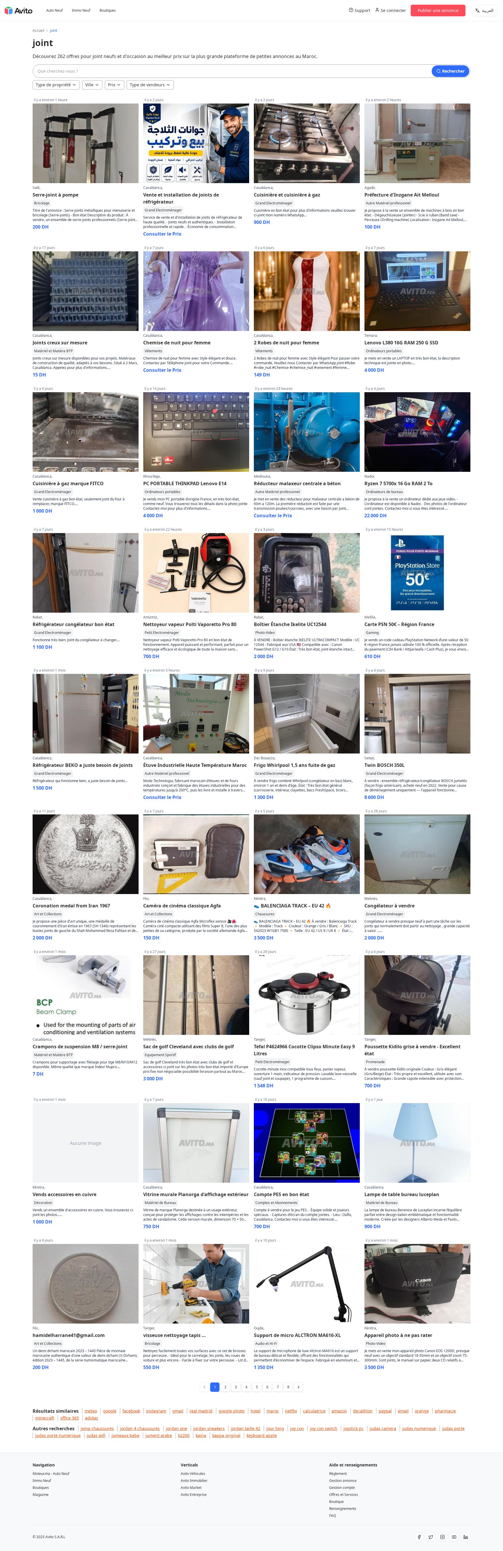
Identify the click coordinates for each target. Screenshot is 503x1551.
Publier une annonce (438, 10)
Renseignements (342, 1508)
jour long (275, 1428)
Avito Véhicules (193, 1473)
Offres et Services (343, 1494)
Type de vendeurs (147, 84)
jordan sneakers (209, 1428)
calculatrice (314, 1411)
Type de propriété (53, 84)
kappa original (226, 1435)
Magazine (41, 1494)
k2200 (183, 1435)
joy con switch (323, 1428)
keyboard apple (262, 1435)
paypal (385, 1411)
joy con (297, 1428)
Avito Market (191, 1487)
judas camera (383, 1428)
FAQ (332, 1515)
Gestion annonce (343, 1480)
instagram (156, 1411)
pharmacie (445, 1411)
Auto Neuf (54, 10)
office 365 (69, 1418)
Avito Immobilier (194, 1480)
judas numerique (419, 1428)
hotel (256, 1411)
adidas (91, 1418)
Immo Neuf (81, 10)
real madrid (200, 1411)
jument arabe (159, 1435)
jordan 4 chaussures (140, 1428)
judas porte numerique (58, 1435)
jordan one (176, 1428)
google (109, 1411)
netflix (291, 1411)
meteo (91, 1411)
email (403, 1411)
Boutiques (108, 10)
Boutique (336, 1501)
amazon (339, 1411)
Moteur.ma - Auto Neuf (51, 1473)
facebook (131, 1411)
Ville (89, 84)
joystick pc (353, 1428)
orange (422, 1411)
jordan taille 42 (245, 1428)
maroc (273, 1411)
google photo (232, 1411)
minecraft (44, 1418)
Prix (111, 84)
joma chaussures (97, 1428)
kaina (201, 1435)
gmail (177, 1411)
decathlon (363, 1411)
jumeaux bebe (125, 1435)
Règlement (338, 1473)
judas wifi (96, 1435)
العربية (487, 10)
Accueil (38, 30)
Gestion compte (342, 1487)
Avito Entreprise (194, 1494)
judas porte (453, 1428)
